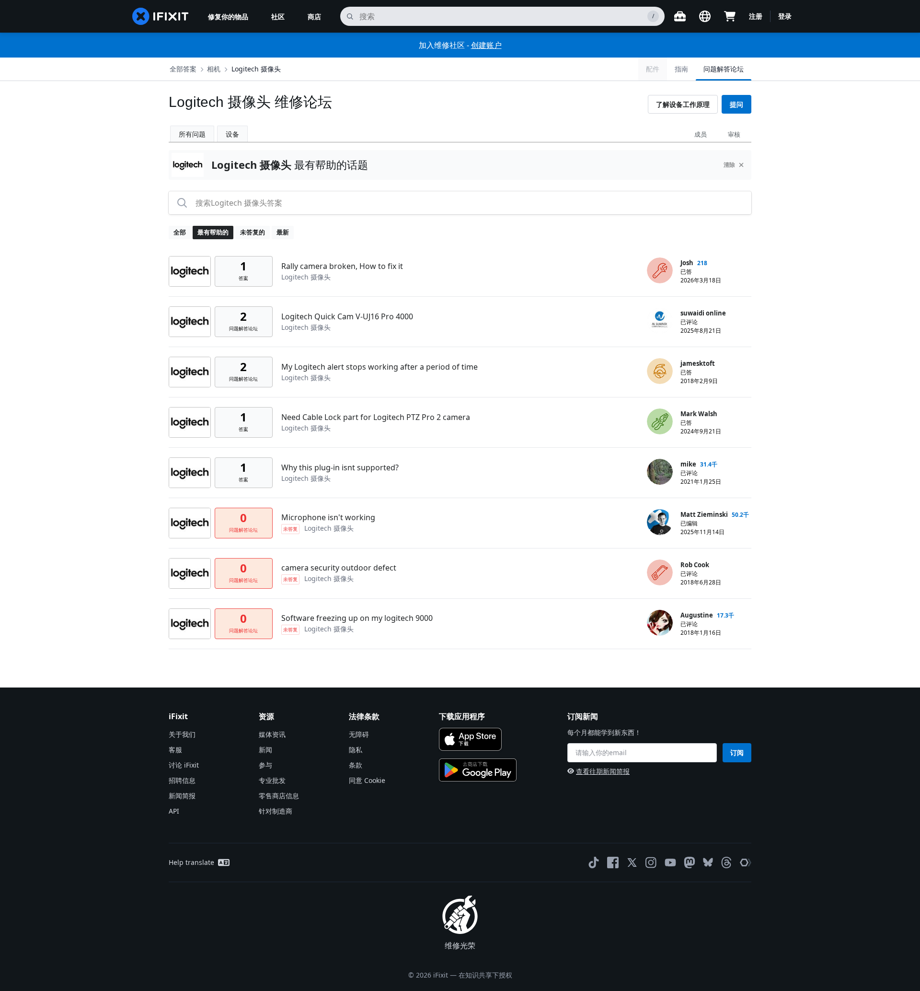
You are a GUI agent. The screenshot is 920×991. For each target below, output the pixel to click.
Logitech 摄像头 (256, 68)
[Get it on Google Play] (478, 769)
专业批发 (272, 780)
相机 (213, 68)
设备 (232, 134)
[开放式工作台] (680, 16)
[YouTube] (670, 862)
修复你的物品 (228, 16)
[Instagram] (651, 862)
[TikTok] (593, 862)
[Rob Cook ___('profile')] (660, 572)
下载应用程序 (462, 716)
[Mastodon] (689, 862)
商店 (314, 16)
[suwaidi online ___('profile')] (660, 321)
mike (688, 464)
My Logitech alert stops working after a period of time (379, 366)
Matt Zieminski (704, 514)
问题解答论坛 (723, 68)
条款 (355, 764)
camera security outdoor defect (338, 567)
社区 (278, 16)
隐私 (355, 749)
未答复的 (252, 232)
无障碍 (359, 734)
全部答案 (183, 68)
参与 (265, 764)
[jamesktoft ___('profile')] (660, 371)
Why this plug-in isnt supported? (340, 467)
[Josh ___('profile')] (660, 270)
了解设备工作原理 (683, 104)
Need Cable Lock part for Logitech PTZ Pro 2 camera (375, 417)
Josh (686, 262)
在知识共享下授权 (485, 974)
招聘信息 (182, 780)
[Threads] (726, 862)
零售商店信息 (279, 795)
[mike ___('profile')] (660, 472)
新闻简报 (182, 795)
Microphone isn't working (328, 517)
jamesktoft (697, 363)
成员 (700, 134)
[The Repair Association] (745, 862)
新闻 (265, 749)
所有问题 (192, 134)
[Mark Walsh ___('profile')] (660, 421)
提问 (736, 104)
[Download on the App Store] (470, 739)
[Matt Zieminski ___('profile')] (660, 522)
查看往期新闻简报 (603, 771)
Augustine (696, 615)
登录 (785, 16)
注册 (755, 16)
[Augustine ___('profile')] (660, 623)
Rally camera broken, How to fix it (342, 266)
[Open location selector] (704, 16)
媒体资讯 (272, 734)
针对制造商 (275, 811)
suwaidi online (703, 313)
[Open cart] (729, 16)
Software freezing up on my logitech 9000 (357, 618)
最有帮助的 (213, 232)
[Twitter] (632, 862)
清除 (729, 165)
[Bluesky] (708, 862)
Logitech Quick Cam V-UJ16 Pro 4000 (347, 316)
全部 (179, 232)
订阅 (737, 752)
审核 (734, 134)
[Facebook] (613, 862)
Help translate (191, 862)
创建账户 (486, 45)
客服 (175, 749)
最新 (282, 232)
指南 (681, 68)
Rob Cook (694, 564)
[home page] (160, 16)
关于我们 (182, 734)
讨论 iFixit (184, 764)
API (174, 811)
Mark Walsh (698, 413)
